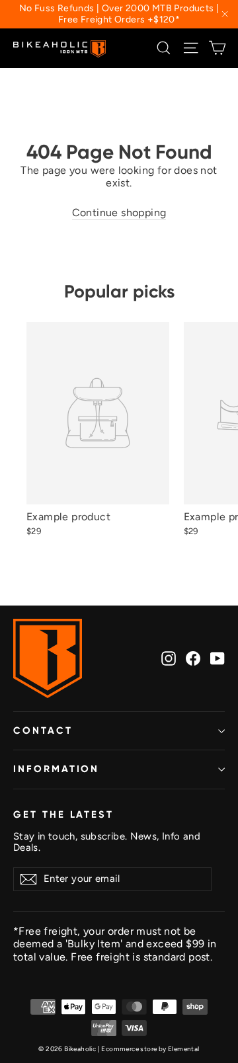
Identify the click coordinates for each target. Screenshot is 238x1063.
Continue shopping (119, 212)
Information (56, 769)
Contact (43, 730)
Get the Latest (63, 814)
